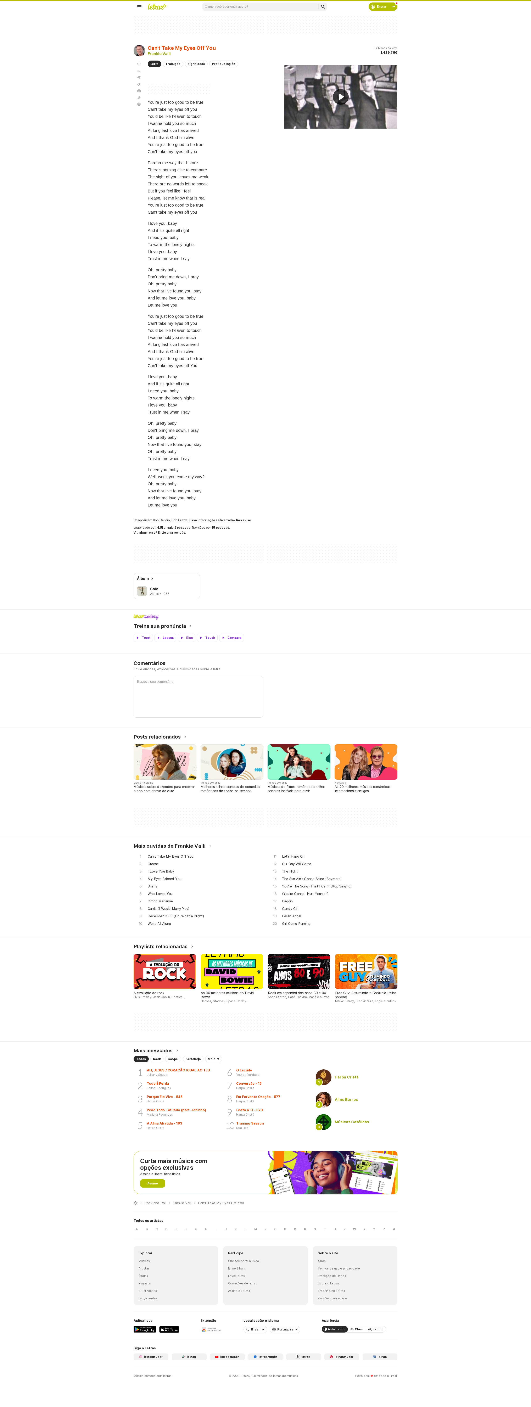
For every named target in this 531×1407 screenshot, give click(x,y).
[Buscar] (323, 6)
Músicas (144, 1261)
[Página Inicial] (136, 1203)
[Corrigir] (139, 97)
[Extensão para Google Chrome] (211, 1329)
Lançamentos (148, 1298)
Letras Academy (265, 617)
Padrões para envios (332, 1298)
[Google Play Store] (145, 1329)
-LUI (160, 527)
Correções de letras (242, 1283)
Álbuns (143, 1276)
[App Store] (169, 1329)
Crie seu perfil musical (243, 1261)
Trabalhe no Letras (331, 1291)
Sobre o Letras (328, 1283)
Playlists (144, 1283)
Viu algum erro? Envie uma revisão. (160, 532)
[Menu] (139, 6)
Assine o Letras (239, 1291)
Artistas (144, 1268)
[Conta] (393, 6)
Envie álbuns (237, 1268)
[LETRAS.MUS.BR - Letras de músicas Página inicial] (157, 6)
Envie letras (236, 1276)
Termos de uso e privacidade (339, 1268)
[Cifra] (139, 84)
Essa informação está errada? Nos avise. (220, 520)
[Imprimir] (139, 91)
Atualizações (148, 1291)
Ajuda (322, 1261)
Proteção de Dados (332, 1276)
